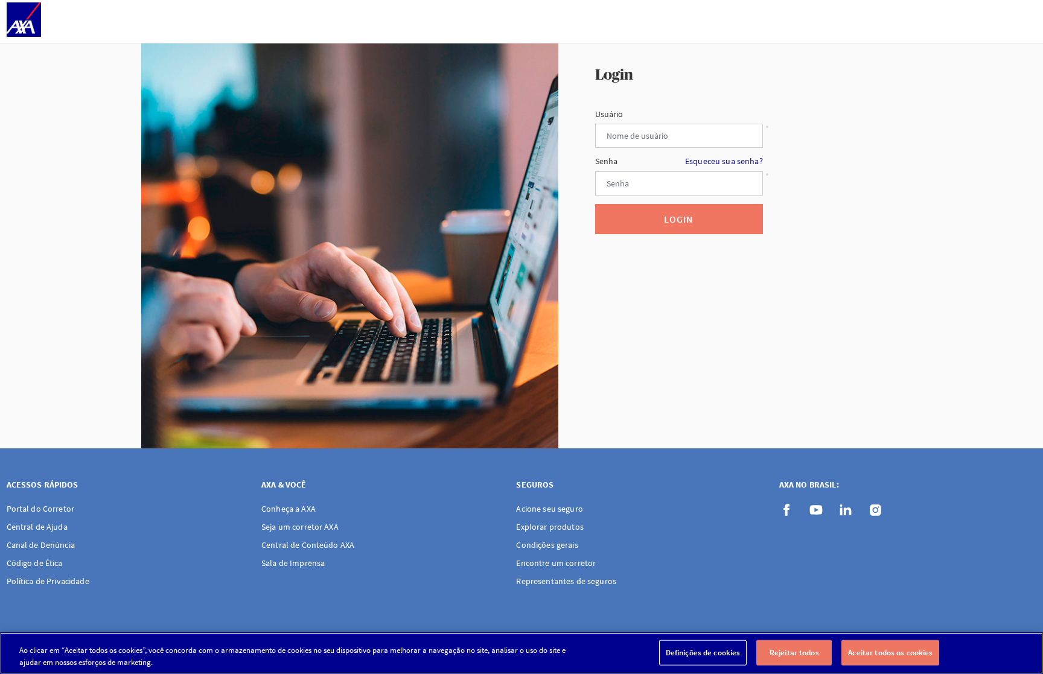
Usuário (609, 114)
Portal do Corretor (41, 508)
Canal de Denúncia (41, 544)
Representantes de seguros (566, 581)
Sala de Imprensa (293, 563)
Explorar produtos (549, 526)
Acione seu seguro (549, 508)
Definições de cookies (703, 652)
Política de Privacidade (48, 581)
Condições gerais (547, 544)
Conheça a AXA (288, 508)
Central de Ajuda (37, 526)
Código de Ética (35, 563)
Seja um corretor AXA (300, 526)
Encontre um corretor (556, 563)
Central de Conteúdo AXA (307, 544)
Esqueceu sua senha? (724, 161)
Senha (679, 161)
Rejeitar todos (794, 652)
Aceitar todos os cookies (890, 652)
